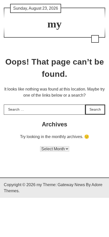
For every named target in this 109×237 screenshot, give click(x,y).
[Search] (95, 39)
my (54, 24)
